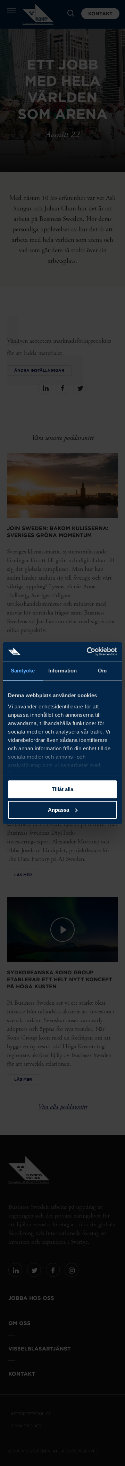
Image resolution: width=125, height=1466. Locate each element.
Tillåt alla (62, 789)
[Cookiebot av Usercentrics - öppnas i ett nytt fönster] (88, 651)
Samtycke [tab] (23, 671)
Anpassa (58, 810)
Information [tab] (62, 671)
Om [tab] (102, 671)
